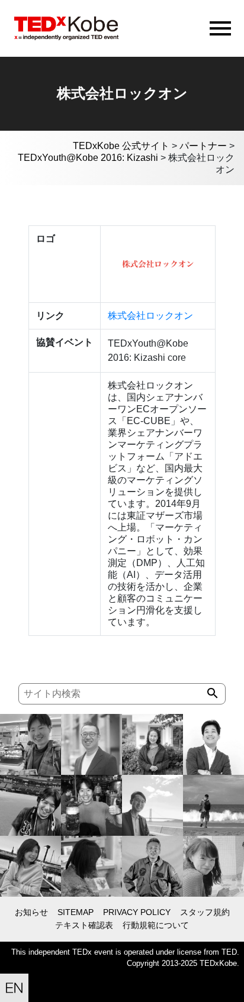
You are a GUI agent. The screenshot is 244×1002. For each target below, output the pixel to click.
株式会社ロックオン (150, 316)
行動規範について (156, 925)
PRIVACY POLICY (137, 912)
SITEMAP (75, 912)
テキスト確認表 (84, 925)
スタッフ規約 (205, 912)
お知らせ (31, 912)
